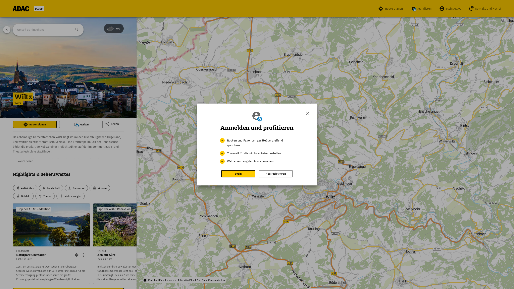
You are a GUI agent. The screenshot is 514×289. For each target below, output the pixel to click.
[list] (257, 151)
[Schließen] (307, 113)
